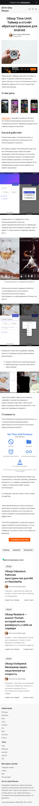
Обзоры (5, 712)
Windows (5, 715)
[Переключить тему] (29, 9)
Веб (3, 731)
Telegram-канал (8, 767)
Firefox (4, 738)
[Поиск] (32, 9)
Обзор (8, 566)
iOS (3, 728)
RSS (3, 774)
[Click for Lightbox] (19, 105)
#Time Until (28, 550)
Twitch (4, 771)
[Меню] (35, 9)
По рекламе (6, 777)
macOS (4, 755)
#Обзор (6, 550)
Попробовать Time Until (19, 540)
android (4, 752)
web (3, 746)
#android (16, 550)
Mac (3, 718)
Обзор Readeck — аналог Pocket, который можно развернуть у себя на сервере (18, 621)
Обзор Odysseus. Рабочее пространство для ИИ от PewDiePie (19, 576)
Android (4, 725)
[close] (36, 2)
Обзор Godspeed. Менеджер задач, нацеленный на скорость (16, 669)
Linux (3, 722)
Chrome (5, 734)
